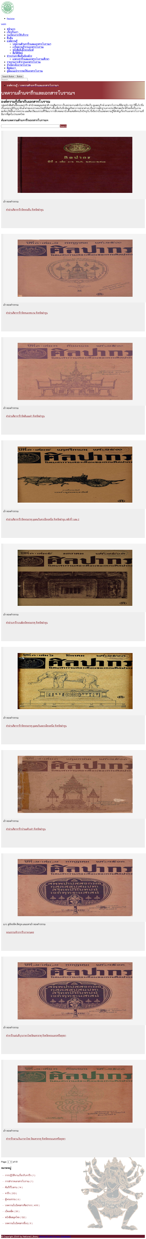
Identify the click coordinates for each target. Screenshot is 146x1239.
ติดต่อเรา (11, 67)
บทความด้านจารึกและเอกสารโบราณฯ (32, 43)
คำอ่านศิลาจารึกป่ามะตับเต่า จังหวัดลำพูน (26, 828)
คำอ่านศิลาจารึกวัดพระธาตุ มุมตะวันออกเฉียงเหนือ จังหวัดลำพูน (36, 725)
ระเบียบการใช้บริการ (18, 34)
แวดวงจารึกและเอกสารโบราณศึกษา (31, 58)
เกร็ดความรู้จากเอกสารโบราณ (28, 46)
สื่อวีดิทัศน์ (18, 52)
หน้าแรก (11, 28)
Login (3, 23)
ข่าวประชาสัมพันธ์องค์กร (19, 55)
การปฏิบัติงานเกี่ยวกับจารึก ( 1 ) (20, 1175)
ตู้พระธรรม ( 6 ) (12, 1199)
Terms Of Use (45, 1236)
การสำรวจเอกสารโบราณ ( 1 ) (19, 1181)
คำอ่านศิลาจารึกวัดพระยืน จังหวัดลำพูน (25, 209)
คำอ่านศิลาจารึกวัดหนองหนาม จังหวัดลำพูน (27, 312)
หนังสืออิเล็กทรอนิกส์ (23, 49)
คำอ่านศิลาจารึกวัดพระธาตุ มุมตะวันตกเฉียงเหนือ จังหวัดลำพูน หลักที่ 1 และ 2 (42, 519)
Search (63, 126)
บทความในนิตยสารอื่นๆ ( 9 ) (19, 1223)
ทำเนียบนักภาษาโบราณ (19, 64)
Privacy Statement (62, 1236)
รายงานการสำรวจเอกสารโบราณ (24, 61)
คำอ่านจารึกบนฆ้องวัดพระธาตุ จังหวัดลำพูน (27, 622)
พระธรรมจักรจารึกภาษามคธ (20, 932)
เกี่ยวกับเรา (12, 31)
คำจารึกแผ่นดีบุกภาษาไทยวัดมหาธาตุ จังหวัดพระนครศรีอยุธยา (36, 1035)
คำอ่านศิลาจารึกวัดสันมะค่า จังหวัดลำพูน (25, 416)
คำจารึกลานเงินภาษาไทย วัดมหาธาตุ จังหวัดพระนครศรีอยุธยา (35, 1138)
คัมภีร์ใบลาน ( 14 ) (14, 1187)
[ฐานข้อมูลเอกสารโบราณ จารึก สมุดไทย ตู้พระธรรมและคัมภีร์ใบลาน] (7, 13)
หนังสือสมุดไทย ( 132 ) (15, 1217)
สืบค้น (10, 37)
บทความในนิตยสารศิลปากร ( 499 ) (22, 1205)
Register (11, 18)
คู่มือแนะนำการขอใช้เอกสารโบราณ (25, 70)
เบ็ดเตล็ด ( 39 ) (12, 1211)
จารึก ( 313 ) (11, 1193)
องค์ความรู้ (12, 40)
